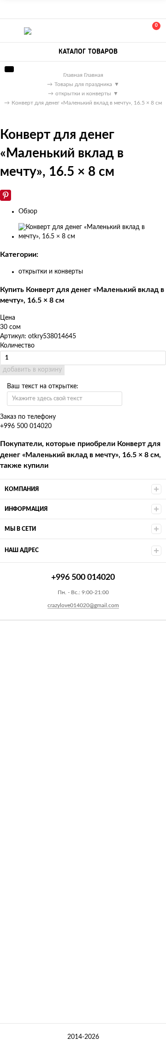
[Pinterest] (5, 195)
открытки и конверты (50, 271)
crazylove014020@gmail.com (83, 605)
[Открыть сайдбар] (10, 9)
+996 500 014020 (111, 30)
